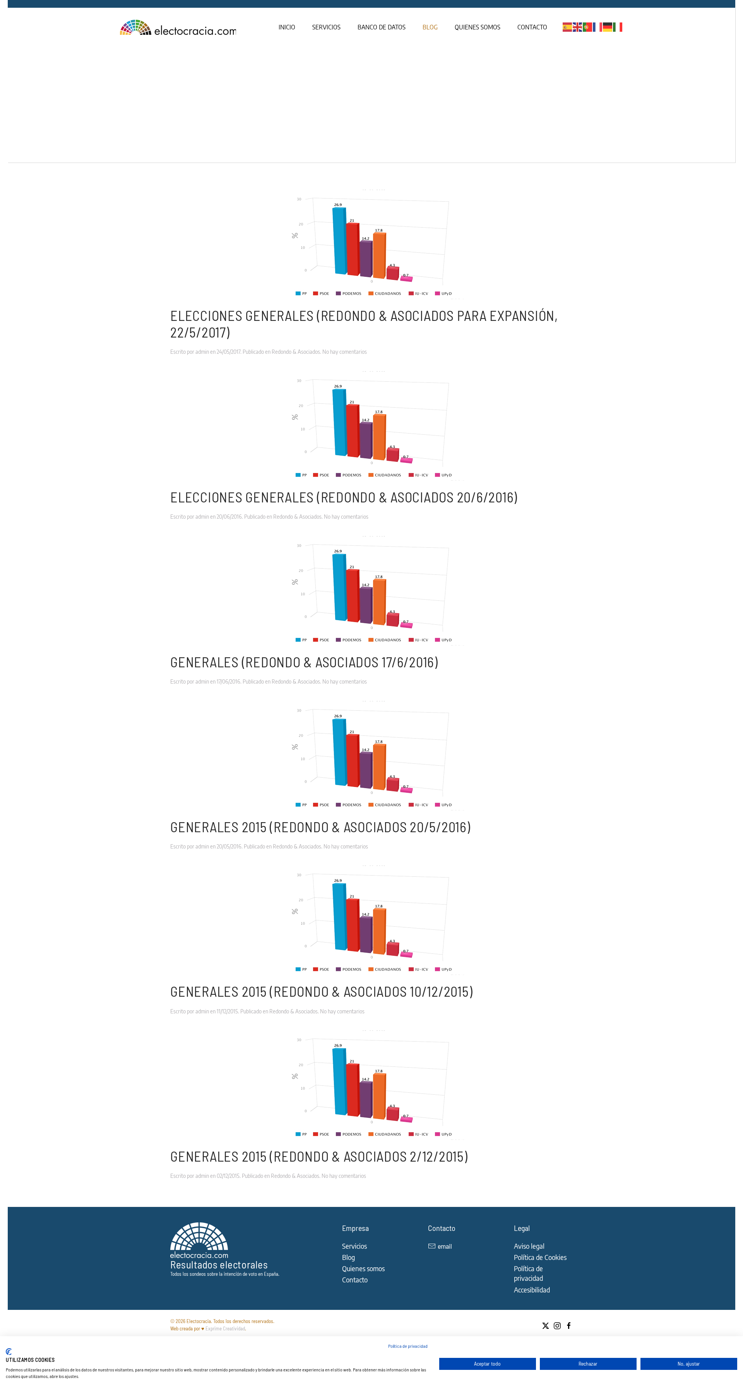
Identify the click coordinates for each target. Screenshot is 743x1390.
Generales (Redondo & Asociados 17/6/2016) (304, 661)
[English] (578, 26)
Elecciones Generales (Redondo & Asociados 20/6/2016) (343, 496)
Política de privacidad (408, 1346)
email (445, 1246)
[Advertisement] (371, 104)
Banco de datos (382, 27)
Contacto (532, 27)
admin (202, 351)
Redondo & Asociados (296, 351)
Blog (430, 27)
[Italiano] (618, 26)
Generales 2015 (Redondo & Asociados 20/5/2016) (320, 826)
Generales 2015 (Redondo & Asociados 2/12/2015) (319, 1156)
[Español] (568, 26)
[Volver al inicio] (179, 27)
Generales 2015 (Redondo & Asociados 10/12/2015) (321, 991)
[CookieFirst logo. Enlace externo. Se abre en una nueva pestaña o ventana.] (9, 1351)
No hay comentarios (344, 351)
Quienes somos (477, 27)
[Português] (588, 26)
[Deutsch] (608, 26)
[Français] (598, 26)
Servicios (326, 27)
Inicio (287, 27)
